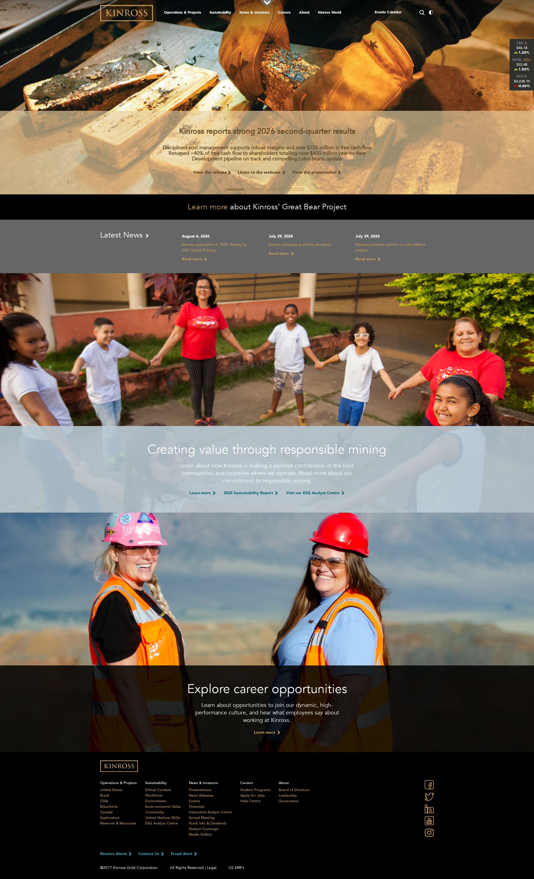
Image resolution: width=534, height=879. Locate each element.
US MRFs (236, 867)
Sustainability (220, 12)
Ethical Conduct (158, 790)
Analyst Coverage (203, 829)
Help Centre (250, 801)
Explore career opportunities (267, 689)
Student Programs (255, 790)
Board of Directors (294, 790)
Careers (284, 12)
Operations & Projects (182, 12)
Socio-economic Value (163, 806)
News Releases (201, 795)
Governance (288, 801)
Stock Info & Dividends (208, 823)
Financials (196, 806)
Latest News (122, 235)
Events (194, 801)
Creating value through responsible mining (267, 449)
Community (154, 812)
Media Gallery (200, 834)
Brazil (104, 795)
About (304, 12)
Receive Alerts (114, 854)
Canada (106, 812)
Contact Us (149, 854)
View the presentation (314, 173)
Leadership (288, 795)
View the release (210, 173)
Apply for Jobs (252, 795)
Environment (155, 801)
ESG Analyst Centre (161, 823)
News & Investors (254, 12)
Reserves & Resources (118, 823)
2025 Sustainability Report (249, 493)
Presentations (200, 790)
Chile (104, 801)
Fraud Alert (182, 854)
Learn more (208, 207)
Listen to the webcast (259, 173)
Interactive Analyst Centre (210, 812)
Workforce (153, 795)
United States (111, 790)
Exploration (109, 818)
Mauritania (109, 806)
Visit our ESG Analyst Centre (313, 493)
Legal (211, 867)
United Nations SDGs (162, 818)
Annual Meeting (202, 818)
